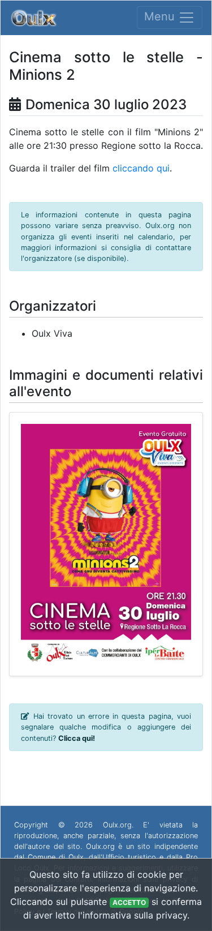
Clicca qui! (76, 738)
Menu (161, 17)
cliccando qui (141, 168)
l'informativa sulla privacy (132, 915)
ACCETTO (129, 902)
